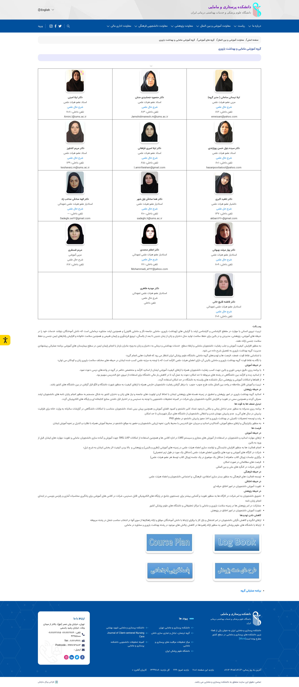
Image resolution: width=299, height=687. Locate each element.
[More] (242, 639)
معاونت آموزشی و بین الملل (215, 26)
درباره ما (256, 26)
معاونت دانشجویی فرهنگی (152, 26)
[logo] (235, 618)
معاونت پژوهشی (184, 26)
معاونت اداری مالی (121, 26)
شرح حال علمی (224, 107)
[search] (68, 26)
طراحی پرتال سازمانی (46, 682)
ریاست (241, 26)
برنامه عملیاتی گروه (251, 591)
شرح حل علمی (224, 209)
